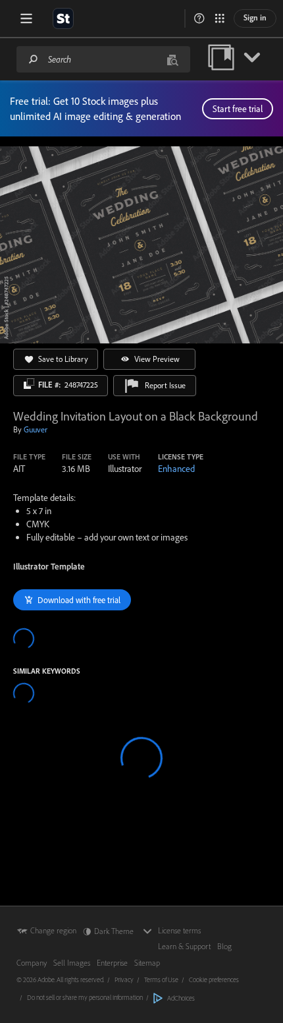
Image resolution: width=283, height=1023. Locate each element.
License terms (179, 930)
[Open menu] (26, 18)
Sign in (255, 17)
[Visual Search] (172, 59)
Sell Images (71, 963)
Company (31, 963)
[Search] (33, 59)
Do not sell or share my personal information (85, 997)
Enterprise (112, 963)
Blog (224, 946)
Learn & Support (184, 946)
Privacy (124, 979)
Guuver (35, 429)
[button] (199, 18)
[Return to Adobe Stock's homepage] (63, 18)
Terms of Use (161, 979)
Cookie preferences (214, 979)
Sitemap (147, 963)
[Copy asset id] (29, 384)
